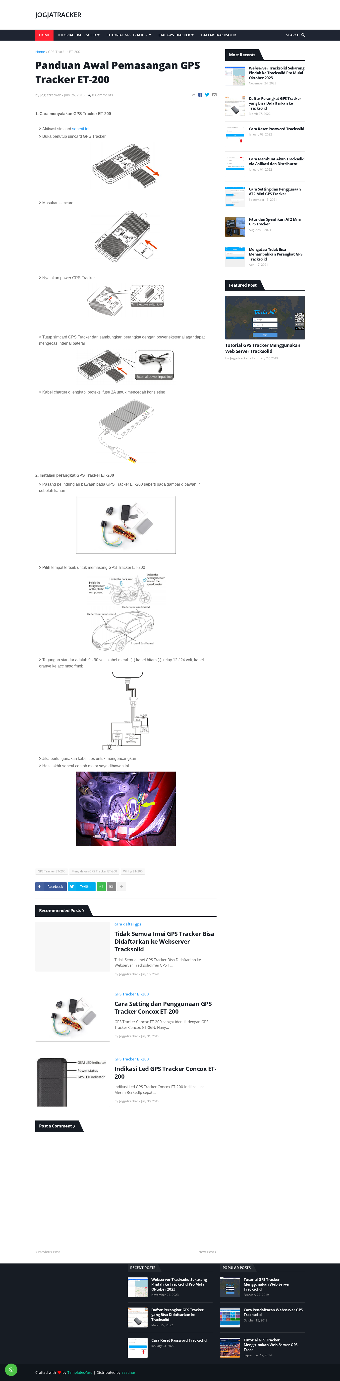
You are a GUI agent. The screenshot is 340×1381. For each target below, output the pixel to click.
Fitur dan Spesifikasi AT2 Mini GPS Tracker (275, 222)
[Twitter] (207, 95)
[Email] (214, 95)
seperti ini (80, 129)
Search (293, 35)
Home (40, 51)
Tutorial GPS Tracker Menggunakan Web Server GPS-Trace (271, 1345)
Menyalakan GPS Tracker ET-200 (94, 871)
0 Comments (102, 95)
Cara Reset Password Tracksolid (276, 129)
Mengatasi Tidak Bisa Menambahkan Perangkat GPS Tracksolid (275, 254)
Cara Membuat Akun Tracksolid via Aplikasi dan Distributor (277, 161)
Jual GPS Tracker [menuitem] (174, 35)
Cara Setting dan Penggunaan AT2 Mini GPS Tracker (275, 192)
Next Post (206, 1251)
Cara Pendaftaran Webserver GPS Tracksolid (273, 1312)
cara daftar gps (127, 923)
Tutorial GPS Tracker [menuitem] (127, 35)
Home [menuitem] (44, 35)
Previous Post (49, 1251)
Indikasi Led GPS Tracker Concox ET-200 (165, 1072)
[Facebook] (200, 95)
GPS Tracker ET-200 (64, 51)
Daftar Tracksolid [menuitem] (218, 35)
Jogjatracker (58, 14)
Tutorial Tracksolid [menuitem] (76, 35)
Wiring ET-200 (133, 871)
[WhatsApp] (101, 886)
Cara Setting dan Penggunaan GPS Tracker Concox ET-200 (163, 1007)
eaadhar (128, 1372)
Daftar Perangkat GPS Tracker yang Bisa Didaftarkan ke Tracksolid (275, 103)
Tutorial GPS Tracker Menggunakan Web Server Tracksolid (262, 348)
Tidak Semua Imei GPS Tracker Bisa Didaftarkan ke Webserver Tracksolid (164, 941)
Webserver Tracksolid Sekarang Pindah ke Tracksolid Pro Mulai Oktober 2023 (276, 73)
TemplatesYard (80, 1372)
